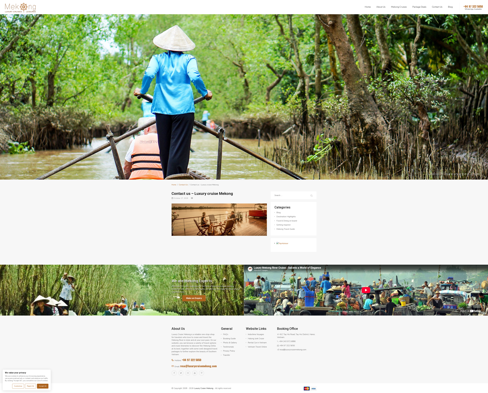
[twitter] (181, 373)
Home (368, 6)
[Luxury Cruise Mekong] (20, 7)
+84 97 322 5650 (191, 360)
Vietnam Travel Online (257, 347)
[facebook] (174, 373)
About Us (380, 6)
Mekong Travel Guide (285, 229)
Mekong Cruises (399, 6)
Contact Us (437, 6)
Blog (450, 6)
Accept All (43, 386)
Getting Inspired (283, 225)
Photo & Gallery (230, 342)
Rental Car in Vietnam (257, 342)
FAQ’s (225, 334)
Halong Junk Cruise (256, 338)
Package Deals (419, 6)
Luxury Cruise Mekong (203, 388)
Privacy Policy (229, 351)
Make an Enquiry (194, 298)
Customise (18, 386)
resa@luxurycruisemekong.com (198, 366)
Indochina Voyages (256, 334)
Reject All (30, 386)
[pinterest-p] (201, 373)
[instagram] (187, 373)
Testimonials (228, 347)
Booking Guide (229, 338)
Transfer (226, 355)
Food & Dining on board (286, 221)
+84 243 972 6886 (287, 341)
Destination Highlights (286, 216)
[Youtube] (194, 373)
